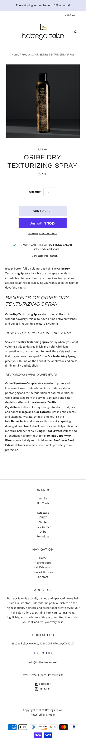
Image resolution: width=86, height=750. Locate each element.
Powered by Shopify (43, 715)
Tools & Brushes (43, 572)
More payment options (42, 233)
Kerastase (43, 513)
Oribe (42, 149)
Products (27, 55)
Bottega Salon (54, 710)
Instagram (44, 689)
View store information (45, 256)
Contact (43, 577)
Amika (43, 499)
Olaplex (43, 522)
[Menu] (8, 32)
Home (15, 55)
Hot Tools (43, 503)
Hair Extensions (43, 567)
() (70, 15)
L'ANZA (43, 518)
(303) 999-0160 (43, 653)
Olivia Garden (43, 527)
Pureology (43, 536)
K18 (43, 508)
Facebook (44, 684)
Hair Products (43, 563)
